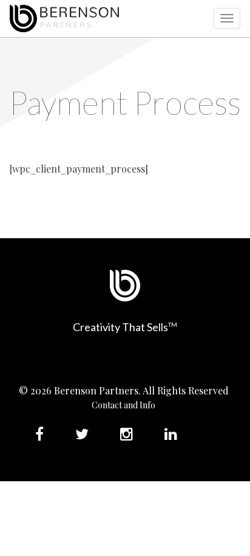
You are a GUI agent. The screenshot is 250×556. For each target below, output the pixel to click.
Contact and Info (123, 405)
